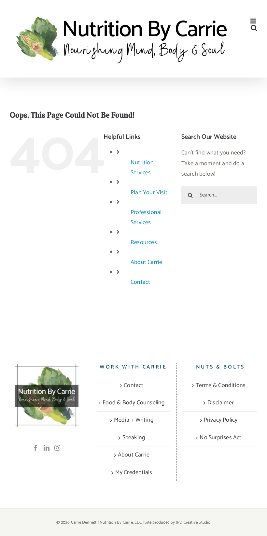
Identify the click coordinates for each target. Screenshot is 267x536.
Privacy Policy (221, 420)
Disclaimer (220, 403)
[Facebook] (35, 448)
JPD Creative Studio (193, 522)
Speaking (133, 437)
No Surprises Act (220, 437)
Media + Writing (133, 420)
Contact (140, 282)
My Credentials (133, 472)
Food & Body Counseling (133, 403)
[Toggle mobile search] (254, 27)
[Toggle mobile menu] (253, 21)
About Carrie (146, 262)
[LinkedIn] (46, 448)
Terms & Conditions (221, 385)
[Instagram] (57, 448)
